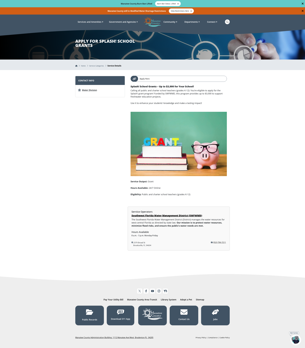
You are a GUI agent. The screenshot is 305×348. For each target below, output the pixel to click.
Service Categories (96, 66)
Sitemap (200, 299)
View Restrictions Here (180, 11)
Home (83, 66)
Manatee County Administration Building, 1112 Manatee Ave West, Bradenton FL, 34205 (114, 337)
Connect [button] (211, 21)
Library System (168, 299)
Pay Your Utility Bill (113, 299)
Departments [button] (191, 21)
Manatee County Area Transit (142, 299)
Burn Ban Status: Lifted (166, 4)
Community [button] (169, 21)
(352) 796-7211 (219, 242)
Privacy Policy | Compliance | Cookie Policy (213, 337)
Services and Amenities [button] (89, 21)
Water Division (89, 90)
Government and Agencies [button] (122, 21)
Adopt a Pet (186, 299)
